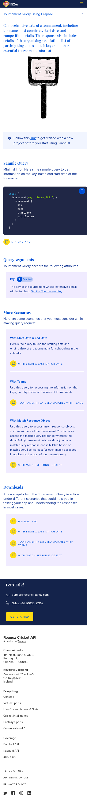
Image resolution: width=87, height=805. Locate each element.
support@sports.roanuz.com (30, 595)
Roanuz (22, 641)
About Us (9, 757)
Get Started (19, 616)
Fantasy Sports (13, 722)
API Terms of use (16, 777)
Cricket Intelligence (15, 716)
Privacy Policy (14, 784)
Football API (11, 744)
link (33, 138)
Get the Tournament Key (46, 291)
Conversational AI (14, 728)
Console (8, 697)
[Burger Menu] (81, 4)
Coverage (9, 738)
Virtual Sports (12, 703)
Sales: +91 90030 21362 (27, 603)
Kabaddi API (11, 751)
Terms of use (13, 771)
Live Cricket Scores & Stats (20, 709)
